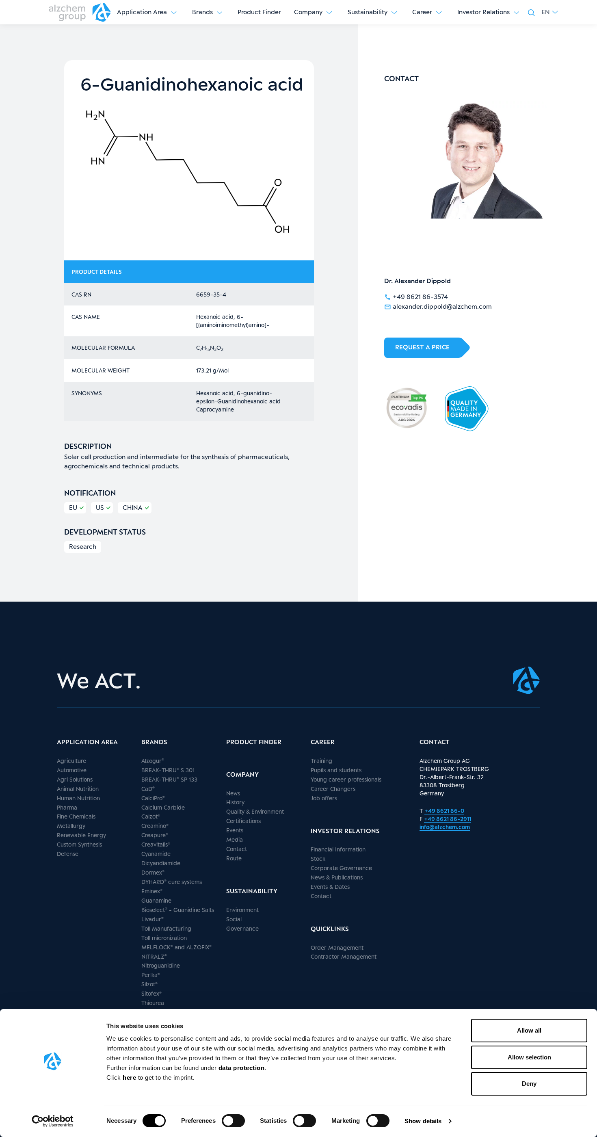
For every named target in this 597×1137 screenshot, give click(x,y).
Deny (529, 1083)
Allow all (529, 1030)
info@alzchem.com (445, 826)
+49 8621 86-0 (444, 810)
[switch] (233, 1120)
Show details (422, 1121)
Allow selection (529, 1057)
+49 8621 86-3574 (420, 297)
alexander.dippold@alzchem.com (442, 306)
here (130, 1077)
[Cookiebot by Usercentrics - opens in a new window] (52, 1121)
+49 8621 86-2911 (447, 818)
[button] (549, 12)
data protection (241, 1067)
